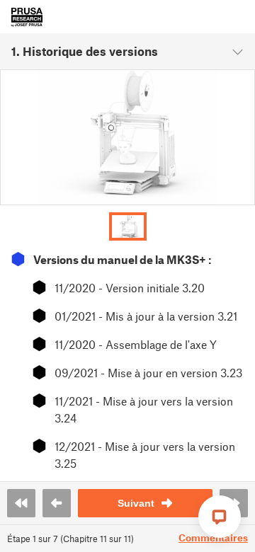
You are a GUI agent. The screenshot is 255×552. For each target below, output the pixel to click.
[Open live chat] (219, 516)
